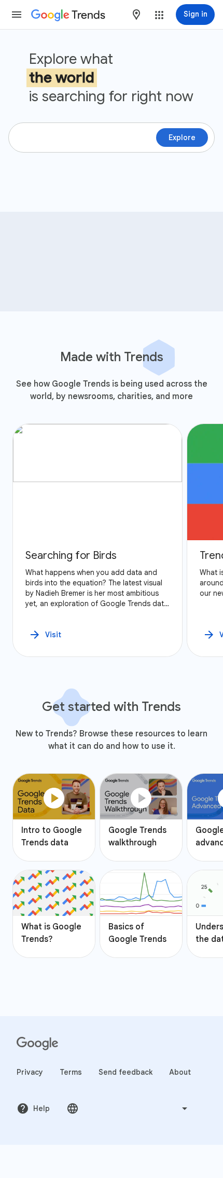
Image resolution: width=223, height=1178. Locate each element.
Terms (71, 1072)
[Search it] (202, 228)
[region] (111, 540)
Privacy (30, 1072)
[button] (16, 14)
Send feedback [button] (125, 1072)
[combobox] (136, 14)
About (180, 1072)
